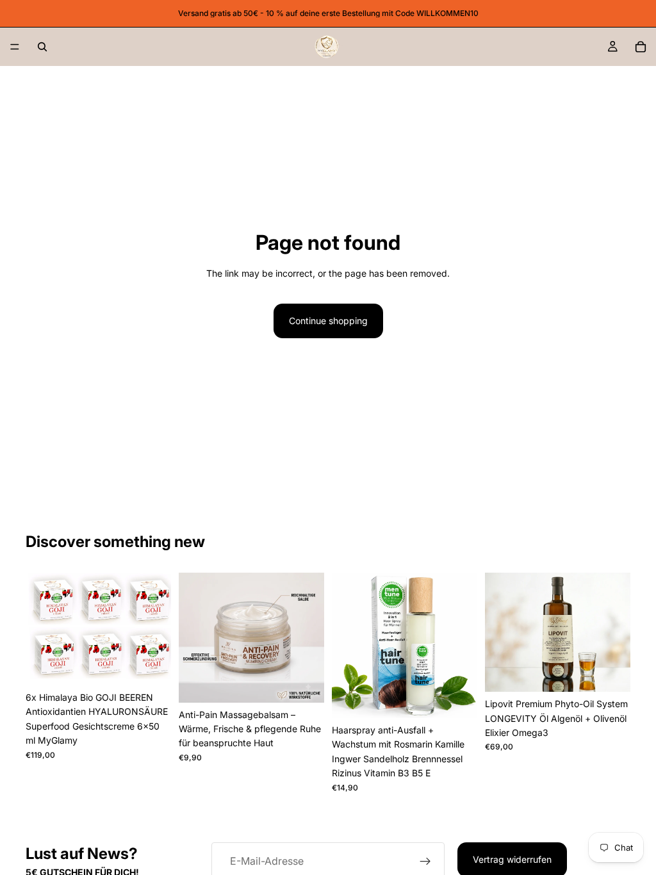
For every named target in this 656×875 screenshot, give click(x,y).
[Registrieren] (425, 861)
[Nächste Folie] (157, 629)
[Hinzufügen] (151, 665)
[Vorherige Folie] (40, 629)
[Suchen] (42, 47)
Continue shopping (328, 320)
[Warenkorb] (641, 47)
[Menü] (14, 46)
